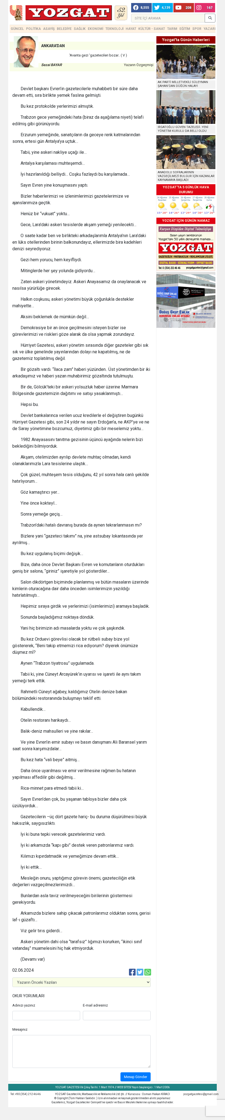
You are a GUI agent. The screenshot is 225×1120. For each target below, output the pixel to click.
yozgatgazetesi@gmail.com (201, 1094)
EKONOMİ (95, 29)
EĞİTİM (184, 29)
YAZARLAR (212, 29)
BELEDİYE (64, 29)
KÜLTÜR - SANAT (151, 29)
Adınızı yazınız (23, 1005)
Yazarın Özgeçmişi (138, 65)
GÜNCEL (17, 29)
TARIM (172, 29)
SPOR (196, 29)
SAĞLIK (80, 29)
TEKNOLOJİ (114, 29)
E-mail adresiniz (95, 1005)
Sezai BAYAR (51, 65)
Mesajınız (19, 1029)
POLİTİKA (33, 29)
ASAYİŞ (49, 29)
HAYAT (131, 29)
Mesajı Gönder (135, 1077)
